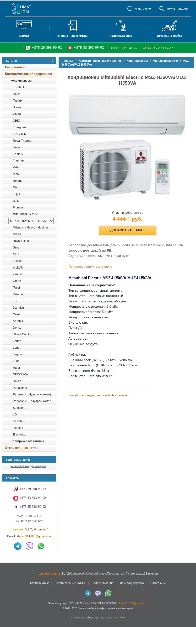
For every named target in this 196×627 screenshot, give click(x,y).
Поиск (171, 8)
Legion (17, 354)
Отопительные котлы (72, 35)
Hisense (18, 294)
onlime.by (119, 617)
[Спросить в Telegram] (18, 546)
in (6, 612)
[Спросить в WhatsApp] (41, 546)
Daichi (17, 94)
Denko (17, 327)
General (18, 421)
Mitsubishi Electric (25, 214)
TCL (15, 301)
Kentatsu (18, 154)
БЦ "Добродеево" (36, 529)
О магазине (158, 583)
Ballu (16, 200)
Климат (24, 35)
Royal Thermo (22, 140)
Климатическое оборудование (28, 74)
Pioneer (18, 207)
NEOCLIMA (20, 374)
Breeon (17, 107)
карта (153, 573)
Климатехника (39, 583)
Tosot (16, 287)
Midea (17, 234)
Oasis (16, 314)
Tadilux (17, 100)
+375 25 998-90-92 (33, 506)
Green (17, 281)
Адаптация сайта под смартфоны (91, 617)
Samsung (19, 407)
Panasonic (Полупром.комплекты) (34, 401)
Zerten (17, 341)
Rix (15, 187)
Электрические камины (27, 441)
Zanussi (18, 274)
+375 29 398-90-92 (47, 47)
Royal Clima (21, 241)
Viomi (16, 174)
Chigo (17, 114)
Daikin (17, 381)
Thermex (18, 160)
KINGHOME (20, 134)
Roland (17, 180)
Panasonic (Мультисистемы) (32, 394)
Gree (16, 247)
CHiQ (16, 120)
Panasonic (20, 387)
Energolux (19, 127)
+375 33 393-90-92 (89, 47)
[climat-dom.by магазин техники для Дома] (22, 8)
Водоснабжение (121, 35)
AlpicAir (18, 267)
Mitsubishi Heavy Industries (31, 227)
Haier (16, 367)
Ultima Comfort (22, 334)
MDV (16, 254)
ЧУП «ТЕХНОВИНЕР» (82, 603)
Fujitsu (17, 194)
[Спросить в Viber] (29, 546)
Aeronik (18, 321)
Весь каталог (15, 67)
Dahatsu (18, 307)
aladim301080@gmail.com (34, 536)
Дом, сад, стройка (169, 35)
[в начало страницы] (187, 612)
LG (15, 414)
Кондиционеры (21, 80)
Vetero (17, 167)
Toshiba (18, 428)
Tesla (16, 147)
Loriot (16, 347)
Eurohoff (18, 87)
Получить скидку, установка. (90, 266)
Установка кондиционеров (28, 466)
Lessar (17, 261)
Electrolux (19, 434)
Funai (16, 361)
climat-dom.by (86, 608)
